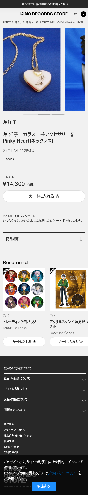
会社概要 (9, 424)
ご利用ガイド (11, 452)
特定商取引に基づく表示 (18, 435)
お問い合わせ (11, 447)
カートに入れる (21, 341)
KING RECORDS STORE (44, 14)
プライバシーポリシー (16, 430)
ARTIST (7, 22)
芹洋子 (18, 22)
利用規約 (9, 441)
